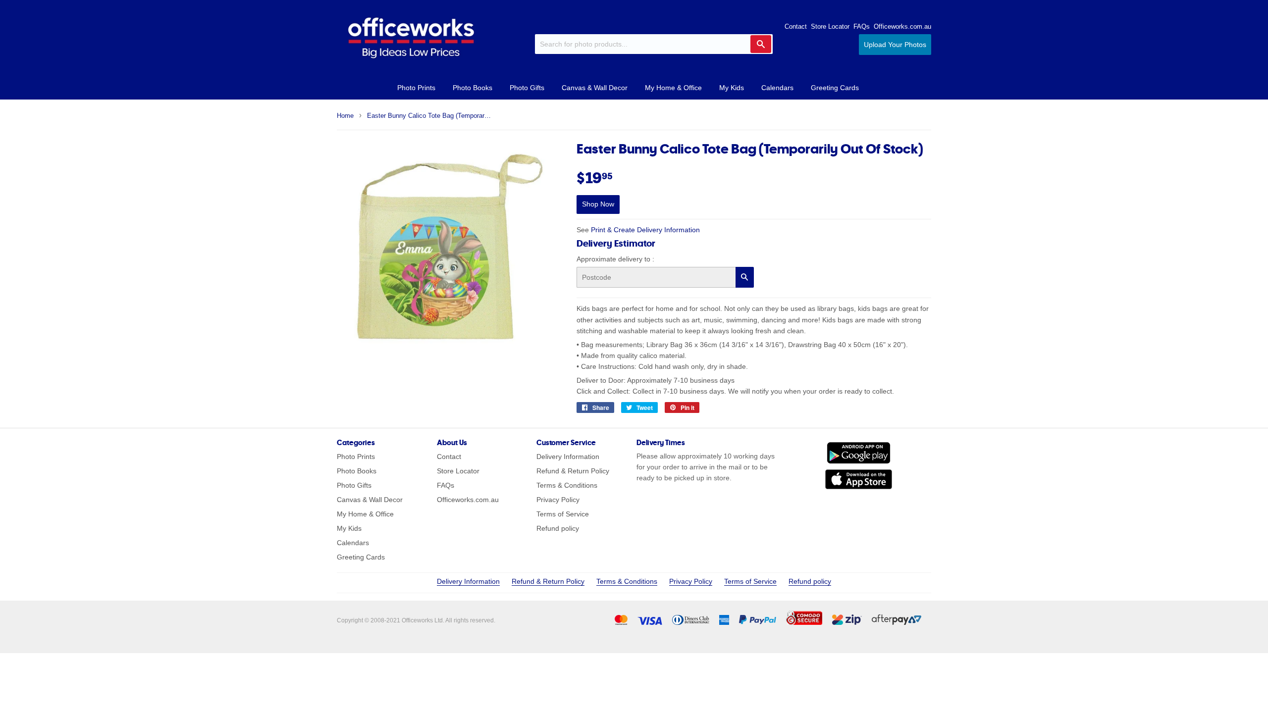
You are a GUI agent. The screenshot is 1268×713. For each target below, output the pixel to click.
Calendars (777, 88)
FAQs (861, 26)
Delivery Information (567, 456)
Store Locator (830, 26)
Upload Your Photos (895, 45)
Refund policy (557, 528)
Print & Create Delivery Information (645, 230)
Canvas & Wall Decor (595, 88)
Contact (796, 26)
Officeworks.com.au (902, 26)
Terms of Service (562, 514)
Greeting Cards (835, 88)
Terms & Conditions (566, 485)
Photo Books (472, 88)
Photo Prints (416, 88)
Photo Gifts (527, 88)
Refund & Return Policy (572, 471)
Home (345, 115)
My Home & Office (673, 88)
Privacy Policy (558, 500)
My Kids (731, 88)
